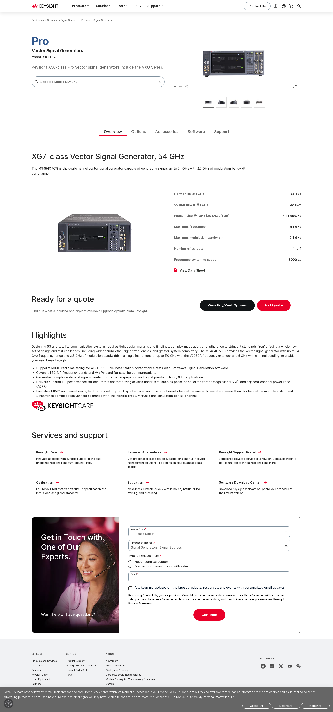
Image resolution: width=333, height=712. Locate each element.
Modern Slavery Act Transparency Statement (131, 679)
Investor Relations (116, 665)
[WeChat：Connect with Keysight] (298, 666)
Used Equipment (41, 679)
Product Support (75, 660)
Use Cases (38, 665)
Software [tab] (196, 131)
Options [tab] (138, 131)
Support (72, 653)
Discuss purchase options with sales (161, 566)
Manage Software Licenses (81, 665)
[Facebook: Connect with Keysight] (263, 666)
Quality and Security (117, 670)
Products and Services (44, 660)
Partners (36, 684)
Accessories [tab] (166, 131)
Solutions (103, 6)
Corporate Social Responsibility (123, 674)
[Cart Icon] (291, 6)
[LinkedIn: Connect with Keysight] (272, 666)
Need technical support (152, 562)
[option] (208, 102)
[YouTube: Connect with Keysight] (290, 666)
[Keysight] (46, 6)
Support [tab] (221, 131)
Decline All (286, 705)
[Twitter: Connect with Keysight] (281, 666)
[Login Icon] (276, 6)
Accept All (256, 705)
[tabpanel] (166, 387)
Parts (69, 674)
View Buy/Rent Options (227, 305)
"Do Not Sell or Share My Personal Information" (200, 697)
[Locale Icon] (283, 6)
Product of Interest (143, 542)
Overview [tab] (113, 131)
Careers (110, 684)
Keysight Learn (40, 674)
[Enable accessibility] (8, 703)
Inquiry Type (138, 529)
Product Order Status (78, 670)
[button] (160, 82)
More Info (315, 705)
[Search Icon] (299, 6)
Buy (138, 6)
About (110, 653)
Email (134, 574)
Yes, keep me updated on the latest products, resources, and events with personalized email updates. (209, 587)
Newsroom (112, 660)
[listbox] (234, 102)
